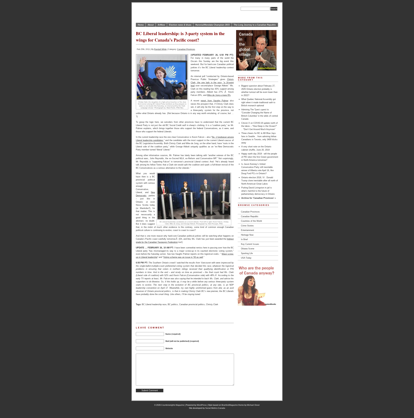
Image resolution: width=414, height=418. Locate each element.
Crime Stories (247, 225)
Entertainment (247, 230)
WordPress (202, 405)
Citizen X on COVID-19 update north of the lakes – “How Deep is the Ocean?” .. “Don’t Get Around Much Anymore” (259, 126)
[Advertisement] (174, 314)
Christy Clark (212, 304)
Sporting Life (247, 253)
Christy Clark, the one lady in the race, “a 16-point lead (212, 82)
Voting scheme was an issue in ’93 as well (183, 257)
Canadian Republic (249, 216)
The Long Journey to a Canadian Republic (255, 25)
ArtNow (161, 25)
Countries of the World (251, 221)
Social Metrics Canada (215, 408)
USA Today (246, 258)
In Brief (244, 239)
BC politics (173, 304)
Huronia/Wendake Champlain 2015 (212, 25)
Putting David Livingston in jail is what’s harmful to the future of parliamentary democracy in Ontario (258, 190)
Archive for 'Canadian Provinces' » (258, 198)
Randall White (160, 49)
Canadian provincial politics (192, 304)
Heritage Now (247, 235)
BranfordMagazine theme (233, 405)
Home (141, 25)
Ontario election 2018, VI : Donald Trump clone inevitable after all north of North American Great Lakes (259, 180)
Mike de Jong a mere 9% (219, 95)
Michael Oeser (253, 405)
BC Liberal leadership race (154, 304)
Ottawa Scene (247, 248)
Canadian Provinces (186, 49)
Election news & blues (180, 25)
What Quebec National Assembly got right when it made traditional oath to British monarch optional (258, 102)
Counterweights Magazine (172, 405)
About (151, 25)
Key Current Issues (250, 244)
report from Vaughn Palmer (214, 100)
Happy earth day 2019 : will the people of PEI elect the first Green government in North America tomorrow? (259, 156)
